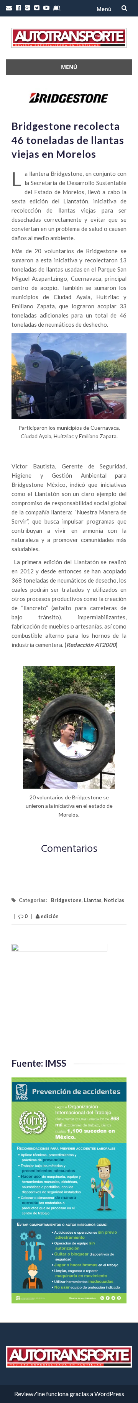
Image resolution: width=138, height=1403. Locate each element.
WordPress (109, 1393)
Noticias (114, 900)
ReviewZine (29, 1393)
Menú (104, 9)
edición (49, 916)
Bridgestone (66, 900)
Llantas (93, 900)
